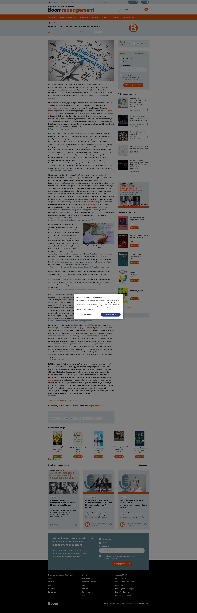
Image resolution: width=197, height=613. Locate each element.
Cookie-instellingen (86, 314)
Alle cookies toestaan (110, 314)
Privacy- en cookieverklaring (84, 309)
